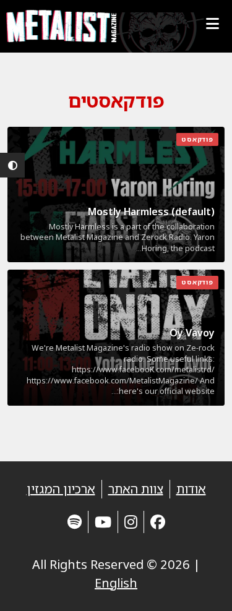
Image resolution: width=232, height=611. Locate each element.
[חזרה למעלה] (201, 586)
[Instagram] (130, 521)
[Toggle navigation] (212, 23)
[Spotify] (74, 521)
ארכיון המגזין (61, 489)
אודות (191, 489)
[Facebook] (157, 521)
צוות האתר (135, 489)
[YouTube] (103, 521)
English (116, 583)
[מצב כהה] (12, 165)
